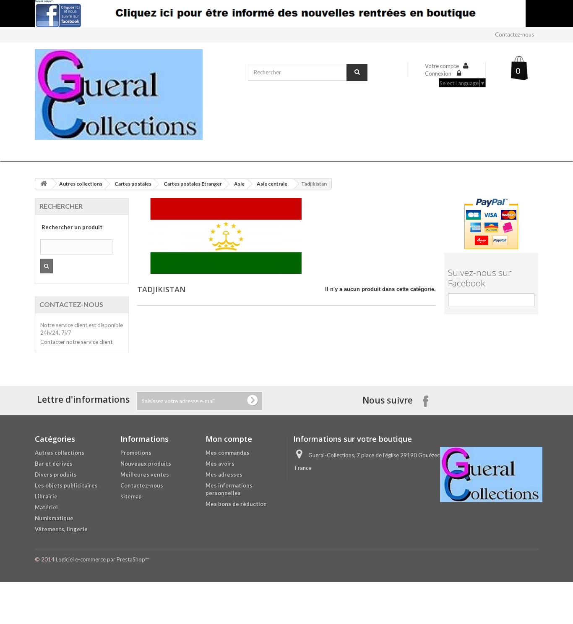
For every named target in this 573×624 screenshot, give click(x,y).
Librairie (46, 496)
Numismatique (54, 518)
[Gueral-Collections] (137, 94)
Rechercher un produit (72, 227)
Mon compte (229, 439)
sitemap (131, 496)
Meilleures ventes (144, 474)
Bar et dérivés (54, 463)
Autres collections (80, 184)
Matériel (46, 507)
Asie (239, 184)
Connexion (439, 73)
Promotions (135, 452)
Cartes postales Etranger (193, 184)
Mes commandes (228, 452)
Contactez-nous (514, 34)
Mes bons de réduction (236, 504)
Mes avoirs (220, 463)
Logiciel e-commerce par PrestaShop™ (102, 559)
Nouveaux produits (145, 463)
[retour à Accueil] (44, 183)
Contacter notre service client (76, 341)
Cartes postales (133, 184)
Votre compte (442, 66)
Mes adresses (224, 474)
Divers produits (56, 474)
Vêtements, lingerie (61, 529)
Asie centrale (272, 184)
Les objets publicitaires (66, 485)
